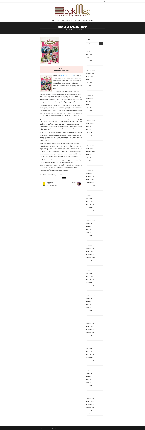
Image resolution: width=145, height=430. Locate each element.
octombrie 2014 (90, 254)
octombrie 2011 (90, 367)
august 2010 (90, 410)
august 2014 (90, 260)
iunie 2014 (89, 267)
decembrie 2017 (90, 145)
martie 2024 (90, 92)
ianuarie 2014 (90, 282)
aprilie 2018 (89, 132)
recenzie (61, 174)
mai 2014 (89, 270)
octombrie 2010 (90, 404)
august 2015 (90, 223)
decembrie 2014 (91, 248)
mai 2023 (89, 101)
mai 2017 (89, 160)
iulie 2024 (89, 79)
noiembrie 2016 (90, 179)
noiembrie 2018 (90, 123)
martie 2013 (89, 314)
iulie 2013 (89, 301)
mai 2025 (89, 57)
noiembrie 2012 (90, 326)
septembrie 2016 (91, 185)
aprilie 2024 (90, 89)
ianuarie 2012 (90, 357)
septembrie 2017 (91, 151)
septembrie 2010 (91, 407)
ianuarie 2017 (90, 173)
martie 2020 (90, 114)
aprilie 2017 (89, 164)
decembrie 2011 (90, 360)
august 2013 (89, 298)
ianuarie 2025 (90, 67)
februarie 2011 (90, 392)
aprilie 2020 (89, 110)
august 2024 (90, 76)
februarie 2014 (90, 279)
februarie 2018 (90, 139)
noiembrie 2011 (90, 364)
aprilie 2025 (89, 60)
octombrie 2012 (90, 329)
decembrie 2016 (90, 176)
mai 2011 (89, 382)
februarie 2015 (90, 242)
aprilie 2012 (89, 348)
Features (91, 20)
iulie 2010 (89, 414)
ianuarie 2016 (90, 207)
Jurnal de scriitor (82, 20)
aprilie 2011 (89, 385)
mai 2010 (89, 420)
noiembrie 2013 (90, 289)
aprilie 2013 (89, 310)
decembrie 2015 (90, 210)
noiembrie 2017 (90, 148)
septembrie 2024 (91, 73)
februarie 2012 (90, 354)
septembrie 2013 (91, 295)
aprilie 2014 (89, 273)
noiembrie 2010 (90, 401)
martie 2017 (90, 167)
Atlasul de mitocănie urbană (67, 75)
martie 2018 (90, 135)
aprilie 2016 (89, 198)
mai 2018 (89, 129)
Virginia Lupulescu (65, 70)
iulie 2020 (89, 104)
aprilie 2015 (89, 235)
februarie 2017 (90, 170)
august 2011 (89, 373)
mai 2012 (89, 345)
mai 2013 (89, 307)
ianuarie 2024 (90, 98)
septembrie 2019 (91, 120)
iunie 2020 (89, 107)
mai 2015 (89, 232)
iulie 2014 (89, 264)
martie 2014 (90, 276)
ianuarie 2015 (90, 245)
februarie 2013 (90, 317)
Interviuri (68, 20)
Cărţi (63, 20)
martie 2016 (90, 201)
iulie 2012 (89, 339)
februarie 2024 (90, 95)
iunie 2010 (89, 417)
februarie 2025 (90, 64)
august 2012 (89, 335)
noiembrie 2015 (90, 214)
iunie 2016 (89, 192)
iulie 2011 (89, 376)
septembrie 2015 (91, 220)
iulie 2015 (89, 226)
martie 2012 (89, 351)
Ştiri (58, 20)
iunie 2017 (89, 157)
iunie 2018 (89, 126)
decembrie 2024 (91, 70)
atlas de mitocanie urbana (49, 174)
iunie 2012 (89, 342)
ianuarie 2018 (90, 142)
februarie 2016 (90, 204)
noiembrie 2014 (90, 251)
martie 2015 (90, 239)
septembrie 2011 (91, 370)
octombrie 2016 (90, 182)
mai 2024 (89, 85)
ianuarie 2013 (90, 320)
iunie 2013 (89, 304)
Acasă (53, 20)
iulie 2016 (89, 189)
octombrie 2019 (90, 117)
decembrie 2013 (90, 285)
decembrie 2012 (90, 323)
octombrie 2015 (90, 217)
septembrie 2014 (91, 257)
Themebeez (102, 428)
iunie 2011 (89, 379)
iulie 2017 (89, 154)
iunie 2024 (89, 82)
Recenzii (74, 20)
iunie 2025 (89, 54)
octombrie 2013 (90, 292)
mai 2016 (89, 195)
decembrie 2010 (90, 398)
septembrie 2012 (91, 332)
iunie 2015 (89, 229)
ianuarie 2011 (90, 395)
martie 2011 (89, 389)
